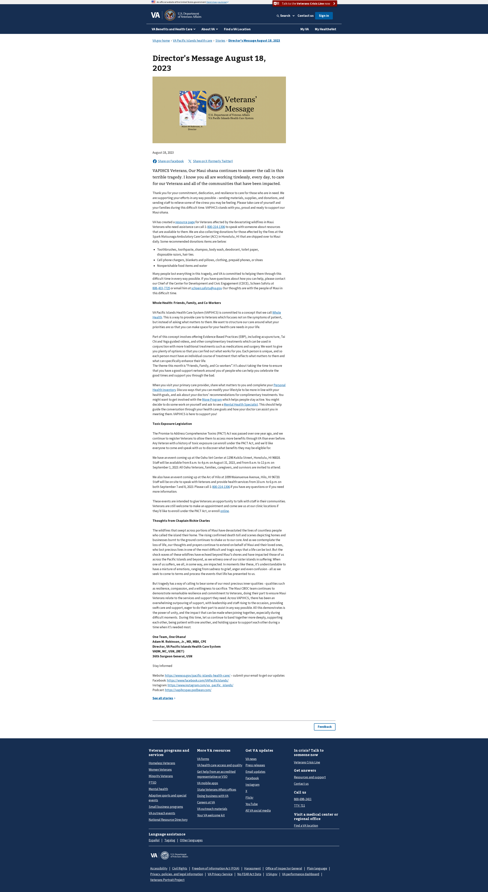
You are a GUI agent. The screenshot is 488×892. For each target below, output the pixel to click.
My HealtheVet (325, 29)
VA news (251, 759)
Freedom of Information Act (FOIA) (215, 868)
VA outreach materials (212, 809)
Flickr (249, 797)
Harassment (252, 868)
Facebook (252, 778)
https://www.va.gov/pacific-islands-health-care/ (197, 675)
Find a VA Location (237, 29)
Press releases (255, 765)
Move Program (212, 399)
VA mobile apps (207, 783)
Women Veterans (160, 769)
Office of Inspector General (284, 868)
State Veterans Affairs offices (216, 789)
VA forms (203, 759)
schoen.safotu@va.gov (206, 288)
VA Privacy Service (220, 874)
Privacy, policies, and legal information (176, 874)
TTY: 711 (299, 805)
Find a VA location (306, 825)
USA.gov (271, 874)
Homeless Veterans (162, 763)
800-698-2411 (302, 799)
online (224, 511)
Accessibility (158, 868)
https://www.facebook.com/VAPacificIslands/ (198, 680)
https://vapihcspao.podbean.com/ (188, 690)
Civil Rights (179, 868)
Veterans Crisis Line (307, 762)
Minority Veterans (161, 776)
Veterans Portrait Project (167, 880)
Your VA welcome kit (211, 815)
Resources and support (310, 777)
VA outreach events (162, 813)
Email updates (255, 772)
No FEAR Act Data (249, 874)
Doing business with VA (212, 796)
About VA (208, 29)
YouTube (252, 804)
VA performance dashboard (300, 874)
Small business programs (166, 807)
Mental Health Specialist (241, 404)
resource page (185, 222)
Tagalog (169, 840)
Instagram (252, 784)
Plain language (317, 868)
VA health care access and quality (219, 765)
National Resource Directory (168, 820)
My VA (304, 29)
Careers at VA (206, 802)
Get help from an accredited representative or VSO (216, 774)
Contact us (306, 16)
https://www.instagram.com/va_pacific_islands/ (200, 685)
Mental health (158, 789)
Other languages (191, 840)
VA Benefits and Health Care (172, 29)
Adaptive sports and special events (167, 797)
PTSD (152, 782)
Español (154, 840)
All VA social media (258, 810)
